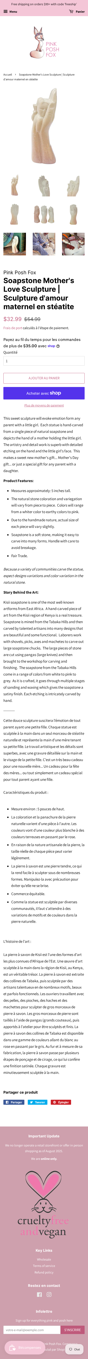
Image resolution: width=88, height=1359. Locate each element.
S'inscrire (72, 1329)
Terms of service (44, 1266)
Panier (80, 12)
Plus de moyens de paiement (44, 405)
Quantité (10, 352)
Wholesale (44, 1259)
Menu (13, 12)
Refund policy (44, 1272)
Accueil (7, 74)
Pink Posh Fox (51, 1344)
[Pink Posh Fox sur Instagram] (48, 1295)
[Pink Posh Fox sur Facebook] (39, 1295)
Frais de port (12, 328)
